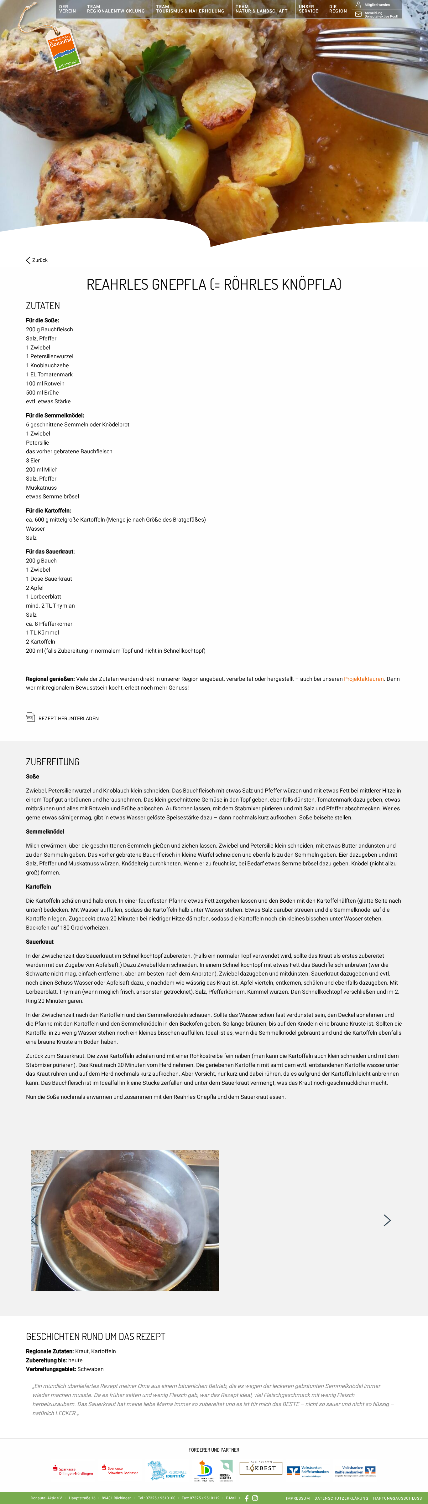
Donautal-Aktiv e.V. (56, 37)
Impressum (298, 1498)
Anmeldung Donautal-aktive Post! (381, 14)
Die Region (338, 8)
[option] (214, 125)
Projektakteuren (364, 679)
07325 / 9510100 (160, 1498)
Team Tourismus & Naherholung (190, 8)
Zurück (40, 260)
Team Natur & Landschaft (262, 8)
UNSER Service (308, 8)
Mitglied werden (377, 5)
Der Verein (67, 8)
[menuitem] (70, 9)
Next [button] (387, 1220)
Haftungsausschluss (397, 1498)
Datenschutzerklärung (341, 1498)
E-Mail (231, 1498)
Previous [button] (34, 1220)
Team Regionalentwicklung (116, 8)
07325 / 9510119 (205, 1498)
